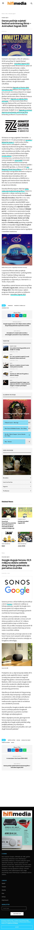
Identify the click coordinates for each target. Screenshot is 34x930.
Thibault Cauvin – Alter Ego (11, 422)
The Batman (17, 490)
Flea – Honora (8, 441)
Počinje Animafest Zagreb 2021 (23, 522)
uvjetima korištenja (12, 923)
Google (18, 740)
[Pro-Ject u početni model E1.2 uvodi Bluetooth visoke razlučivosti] (5, 356)
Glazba (4, 890)
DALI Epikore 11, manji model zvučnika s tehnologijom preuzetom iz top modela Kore (17, 333)
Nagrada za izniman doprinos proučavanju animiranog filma (17, 111)
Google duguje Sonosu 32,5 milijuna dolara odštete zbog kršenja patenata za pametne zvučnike (17, 324)
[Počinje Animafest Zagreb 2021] (25, 512)
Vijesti (3, 883)
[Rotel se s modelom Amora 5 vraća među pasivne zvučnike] (5, 365)
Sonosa (9, 604)
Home (3, 13)
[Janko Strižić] (25, 537)
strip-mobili (18, 160)
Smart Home (13, 346)
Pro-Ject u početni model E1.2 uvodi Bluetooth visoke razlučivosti (19, 357)
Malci (3, 546)
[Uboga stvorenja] (17, 465)
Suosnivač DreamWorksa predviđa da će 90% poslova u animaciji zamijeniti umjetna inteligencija (9, 524)
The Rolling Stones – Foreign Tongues (16, 414)
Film (7, 13)
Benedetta (17, 477)
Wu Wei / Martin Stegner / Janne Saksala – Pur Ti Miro (15, 435)
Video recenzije (6, 543)
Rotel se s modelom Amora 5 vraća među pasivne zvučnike (19, 366)
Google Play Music (25, 740)
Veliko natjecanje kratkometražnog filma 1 (15, 190)
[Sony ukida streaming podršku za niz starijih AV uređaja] (5, 348)
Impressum (5, 900)
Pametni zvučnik (6, 742)
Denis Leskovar (7, 417)
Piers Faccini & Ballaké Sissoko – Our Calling (16, 428)
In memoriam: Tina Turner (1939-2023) (17, 758)
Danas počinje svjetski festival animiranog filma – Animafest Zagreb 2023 (17, 766)
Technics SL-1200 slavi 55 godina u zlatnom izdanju (19, 374)
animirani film (5, 308)
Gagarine (17, 486)
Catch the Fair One (17, 482)
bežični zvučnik (11, 740)
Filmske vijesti (12, 13)
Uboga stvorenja (9, 471)
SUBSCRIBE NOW (17, 913)
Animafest (10, 305)
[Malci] (9, 537)
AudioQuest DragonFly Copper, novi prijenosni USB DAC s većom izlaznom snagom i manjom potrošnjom (20, 384)
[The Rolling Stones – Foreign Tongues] (17, 409)
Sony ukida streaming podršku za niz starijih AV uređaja (20, 348)
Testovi (4, 887)
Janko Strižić (21, 546)
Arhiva (3, 897)
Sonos (12, 742)
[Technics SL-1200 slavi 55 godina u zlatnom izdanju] (5, 373)
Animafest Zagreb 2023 (21, 63)
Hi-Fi (11, 354)
